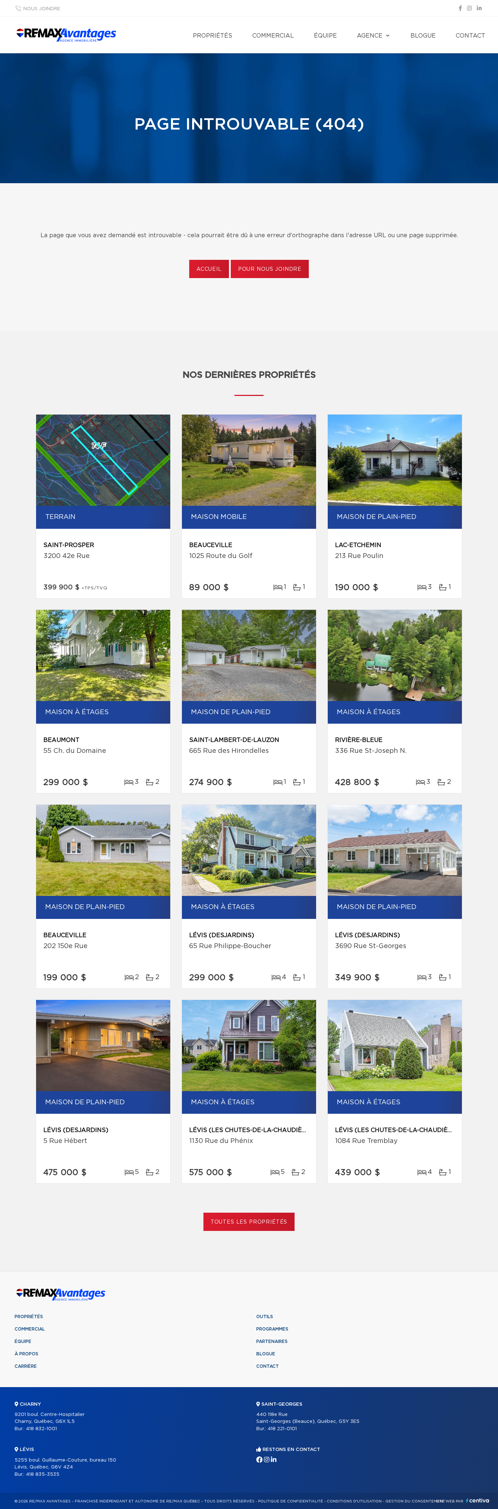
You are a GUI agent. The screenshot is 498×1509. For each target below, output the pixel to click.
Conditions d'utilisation (354, 1501)
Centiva (477, 1500)
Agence (369, 36)
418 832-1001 (41, 1429)
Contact (470, 36)
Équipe (325, 36)
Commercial (273, 36)
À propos (26, 1354)
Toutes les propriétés (249, 1222)
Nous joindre (41, 9)
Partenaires (272, 1341)
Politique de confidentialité (290, 1501)
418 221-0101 (282, 1429)
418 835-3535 (42, 1474)
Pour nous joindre (269, 269)
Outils (264, 1316)
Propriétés (212, 36)
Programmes (272, 1329)
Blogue (423, 36)
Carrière (26, 1366)
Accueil (209, 269)
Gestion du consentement (415, 1501)
